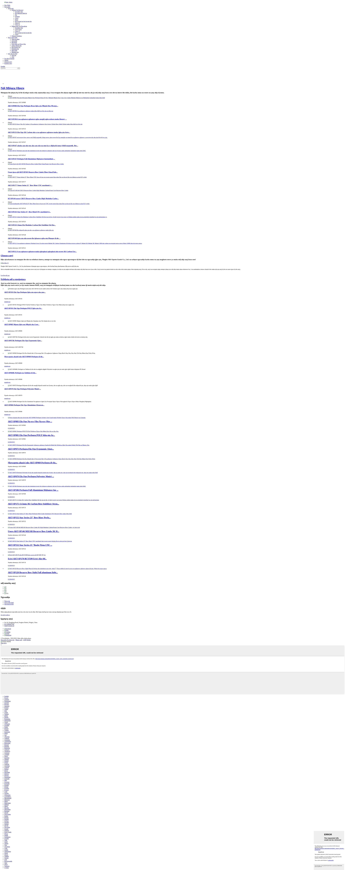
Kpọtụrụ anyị (8, 63)
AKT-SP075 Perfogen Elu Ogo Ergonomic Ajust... (31, 449)
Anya (16, 18)
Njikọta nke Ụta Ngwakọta (19, 26)
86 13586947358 (9, 624)
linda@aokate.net (9, 625)
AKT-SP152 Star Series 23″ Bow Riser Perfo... (29, 517)
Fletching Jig (15, 49)
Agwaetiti (14, 41)
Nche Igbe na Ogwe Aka (19, 44)
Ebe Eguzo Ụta (16, 47)
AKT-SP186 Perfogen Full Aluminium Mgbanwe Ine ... (33, 490)
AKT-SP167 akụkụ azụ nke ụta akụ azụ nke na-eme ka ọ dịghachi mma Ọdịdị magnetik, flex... (43, 146)
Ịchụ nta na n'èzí (12, 54)
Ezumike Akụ (19, 11)
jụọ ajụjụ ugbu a (5, 615)
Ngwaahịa (7, 7)
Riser (16, 20)
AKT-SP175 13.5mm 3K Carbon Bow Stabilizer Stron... (33, 504)
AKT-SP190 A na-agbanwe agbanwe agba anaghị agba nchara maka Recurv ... (37, 119)
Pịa (16, 15)
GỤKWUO (11, 428)
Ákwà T (17, 23)
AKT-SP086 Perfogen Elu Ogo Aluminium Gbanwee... (24, 405)
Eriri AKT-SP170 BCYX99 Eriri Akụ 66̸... (27, 559)
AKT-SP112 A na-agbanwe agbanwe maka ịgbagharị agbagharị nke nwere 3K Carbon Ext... (42, 251)
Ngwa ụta (10, 8)
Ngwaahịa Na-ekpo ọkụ (7, 640)
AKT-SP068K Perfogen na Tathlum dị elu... (20, 373)
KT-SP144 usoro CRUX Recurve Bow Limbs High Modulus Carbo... (33, 198)
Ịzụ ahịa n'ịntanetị (9, 58)
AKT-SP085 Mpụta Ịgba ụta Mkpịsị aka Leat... (21, 324)
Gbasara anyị (8, 62)
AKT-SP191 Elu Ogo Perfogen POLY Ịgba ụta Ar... (23, 308)
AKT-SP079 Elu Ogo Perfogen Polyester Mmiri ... (22, 389)
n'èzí (13, 57)
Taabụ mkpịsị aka (16, 45)
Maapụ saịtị (19, 640)
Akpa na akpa (15, 39)
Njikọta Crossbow (17, 36)
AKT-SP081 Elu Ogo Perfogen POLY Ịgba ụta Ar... (31, 435)
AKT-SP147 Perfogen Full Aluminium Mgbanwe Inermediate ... (31, 159)
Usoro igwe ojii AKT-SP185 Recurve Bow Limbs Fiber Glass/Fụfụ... (33, 172)
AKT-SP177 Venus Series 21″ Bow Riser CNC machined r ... (30, 185)
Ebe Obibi (7, 5)
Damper (17, 16)
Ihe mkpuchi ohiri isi (21, 13)
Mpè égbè (14, 50)
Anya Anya (18, 29)
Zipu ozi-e (4, 643)
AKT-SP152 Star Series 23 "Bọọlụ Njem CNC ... (30, 545)
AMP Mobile (27, 640)
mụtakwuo (7, 302)
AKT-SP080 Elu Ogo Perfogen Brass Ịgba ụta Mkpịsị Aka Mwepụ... (33, 106)
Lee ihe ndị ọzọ (5, 275)
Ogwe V (17, 24)
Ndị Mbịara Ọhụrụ (12, 88)
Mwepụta (14, 42)
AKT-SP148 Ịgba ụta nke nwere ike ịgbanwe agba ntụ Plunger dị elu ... (34, 238)
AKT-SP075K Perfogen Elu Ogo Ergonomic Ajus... (23, 340)
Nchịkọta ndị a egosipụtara (13, 279)
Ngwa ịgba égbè (12, 37)
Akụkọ (6, 60)
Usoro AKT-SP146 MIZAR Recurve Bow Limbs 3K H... (33, 531)
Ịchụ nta (14, 55)
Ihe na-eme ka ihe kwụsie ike (23, 21)
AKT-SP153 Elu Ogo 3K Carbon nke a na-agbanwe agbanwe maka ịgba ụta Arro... (39, 132)
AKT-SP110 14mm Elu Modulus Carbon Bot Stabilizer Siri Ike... (32, 225)
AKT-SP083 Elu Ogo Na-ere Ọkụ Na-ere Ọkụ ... (30, 421)
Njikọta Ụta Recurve (17, 10)
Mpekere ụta (15, 52)
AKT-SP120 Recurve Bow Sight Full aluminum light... (33, 572)
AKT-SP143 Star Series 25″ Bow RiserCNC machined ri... (29, 212)
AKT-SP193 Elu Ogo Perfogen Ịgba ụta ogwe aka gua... (25, 292)
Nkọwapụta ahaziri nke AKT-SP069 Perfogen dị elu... (24, 357)
